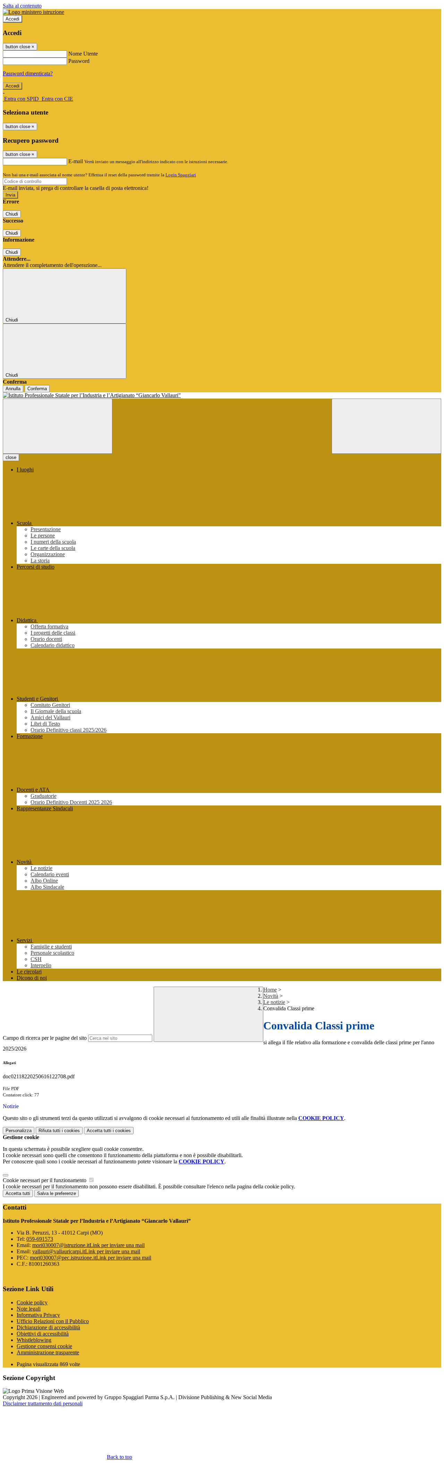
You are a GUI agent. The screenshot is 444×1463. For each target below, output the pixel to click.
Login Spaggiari (180, 174)
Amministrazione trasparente (48, 1352)
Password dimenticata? (28, 73)
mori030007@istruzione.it (88, 1245)
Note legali (29, 1309)
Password (78, 61)
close (11, 457)
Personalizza (19, 1130)
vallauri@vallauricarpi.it (86, 1251)
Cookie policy (32, 1302)
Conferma (37, 388)
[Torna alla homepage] (222, 395)
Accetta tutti (109, 1130)
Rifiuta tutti (59, 1130)
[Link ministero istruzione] (33, 12)
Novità (270, 996)
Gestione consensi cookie (44, 1346)
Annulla (13, 388)
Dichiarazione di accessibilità (48, 1327)
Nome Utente (83, 54)
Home (270, 990)
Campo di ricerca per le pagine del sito (45, 1038)
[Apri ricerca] (386, 426)
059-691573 (39, 1239)
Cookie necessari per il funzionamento (45, 1180)
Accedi (12, 19)
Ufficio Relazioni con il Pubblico (53, 1321)
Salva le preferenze (56, 1193)
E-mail (75, 161)
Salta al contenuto (22, 6)
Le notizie (274, 1002)
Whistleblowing (34, 1340)
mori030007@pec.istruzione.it (90, 1258)
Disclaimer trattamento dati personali (43, 1403)
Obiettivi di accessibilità (43, 1334)
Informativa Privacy (38, 1315)
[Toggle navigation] (57, 426)
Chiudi (12, 214)
